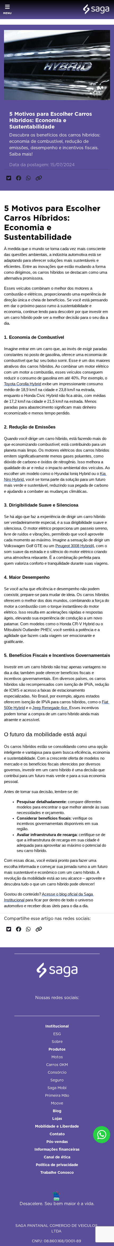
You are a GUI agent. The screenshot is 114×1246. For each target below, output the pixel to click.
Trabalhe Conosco (57, 1172)
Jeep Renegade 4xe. (50, 708)
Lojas (57, 1118)
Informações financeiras (57, 1149)
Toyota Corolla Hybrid (22, 384)
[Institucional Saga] (95, 9)
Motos (57, 1057)
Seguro (57, 1080)
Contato (57, 1134)
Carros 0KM (57, 1065)
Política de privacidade (57, 1165)
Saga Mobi (57, 1088)
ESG (57, 1034)
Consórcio (57, 1072)
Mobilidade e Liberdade (57, 1126)
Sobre (57, 1041)
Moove (57, 1103)
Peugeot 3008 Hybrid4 (74, 546)
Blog (57, 1111)
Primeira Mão (57, 1095)
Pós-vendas (57, 1142)
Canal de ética (57, 1157)
